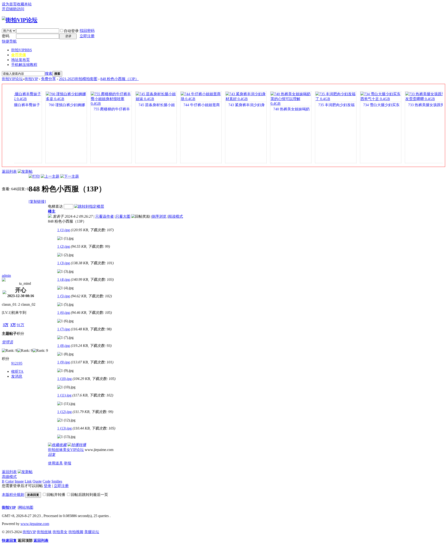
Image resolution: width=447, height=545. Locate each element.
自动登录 (71, 31)
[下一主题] (69, 176)
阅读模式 (175, 216)
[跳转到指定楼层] (89, 206)
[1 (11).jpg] (66, 404)
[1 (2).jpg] (65, 255)
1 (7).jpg (63, 329)
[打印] (34, 176)
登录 (47, 486)
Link (28, 481)
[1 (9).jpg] (65, 371)
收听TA (17, 371)
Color (9, 481)
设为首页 (9, 4)
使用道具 (55, 463)
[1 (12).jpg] (66, 420)
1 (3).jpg (63, 263)
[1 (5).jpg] (65, 304)
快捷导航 (9, 41)
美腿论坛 (91, 532)
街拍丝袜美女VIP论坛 (66, 450)
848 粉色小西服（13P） (119, 79)
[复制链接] (37, 201)
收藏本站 (24, 4)
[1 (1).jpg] (65, 238)
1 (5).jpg (63, 296)
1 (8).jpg (63, 346)
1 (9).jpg (63, 362)
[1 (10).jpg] (66, 387)
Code (47, 481)
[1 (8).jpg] (65, 354)
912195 (16, 363)
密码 (5, 36)
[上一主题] (50, 176)
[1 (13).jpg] (66, 437)
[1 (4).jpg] (65, 288)
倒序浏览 (159, 216)
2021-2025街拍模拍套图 (78, 79)
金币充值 (18, 55)
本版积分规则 (13, 495)
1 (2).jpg (63, 246)
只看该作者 (104, 216)
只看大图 (122, 216)
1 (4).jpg (63, 279)
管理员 (7, 342)
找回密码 (87, 31)
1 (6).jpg (63, 313)
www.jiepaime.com (34, 524)
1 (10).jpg (64, 379)
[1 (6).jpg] (65, 321)
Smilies (56, 481)
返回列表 (9, 171)
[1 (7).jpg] (65, 337)
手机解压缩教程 (24, 65)
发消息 (16, 376)
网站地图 (25, 507)
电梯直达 (55, 206)
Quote (37, 481)
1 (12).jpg (64, 412)
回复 (51, 455)
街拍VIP (21, 50)
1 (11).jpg (64, 395)
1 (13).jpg (64, 428)
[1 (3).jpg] (65, 271)
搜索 (48, 73)
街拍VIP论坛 (12, 79)
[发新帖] (25, 171)
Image (19, 481)
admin (6, 276)
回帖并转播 (56, 495)
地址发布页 (20, 60)
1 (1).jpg (63, 230)
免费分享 (48, 79)
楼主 (51, 211)
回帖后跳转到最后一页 (89, 495)
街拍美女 (60, 532)
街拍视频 (75, 532)
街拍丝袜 (44, 532)
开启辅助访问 (13, 9)
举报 (67, 463)
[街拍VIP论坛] (19, 20)
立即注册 (87, 36)
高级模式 (9, 477)
